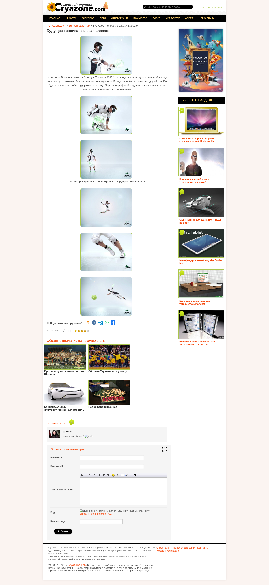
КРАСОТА (71, 18)
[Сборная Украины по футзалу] (109, 368)
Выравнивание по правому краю (108, 475)
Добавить (63, 531)
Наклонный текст (86, 475)
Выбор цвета (117, 475)
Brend (69, 431)
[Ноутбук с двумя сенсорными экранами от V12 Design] (201, 337)
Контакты (202, 547)
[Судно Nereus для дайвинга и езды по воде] (201, 215)
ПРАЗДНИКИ (207, 18)
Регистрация (214, 6)
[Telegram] (100, 323)
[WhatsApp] (106, 323)
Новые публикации (167, 550)
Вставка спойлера (135, 475)
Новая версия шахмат (102, 406)
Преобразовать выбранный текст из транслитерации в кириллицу (131, 475)
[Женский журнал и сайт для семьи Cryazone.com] (78, 11)
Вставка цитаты (127, 475)
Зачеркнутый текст (94, 475)
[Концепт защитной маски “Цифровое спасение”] (201, 175)
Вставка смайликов (113, 475)
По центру (104, 475)
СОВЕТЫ (190, 18)
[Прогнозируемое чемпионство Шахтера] (65, 368)
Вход (202, 6)
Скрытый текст (122, 475)
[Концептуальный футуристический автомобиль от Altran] (65, 403)
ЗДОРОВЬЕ (88, 18)
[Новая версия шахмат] (109, 403)
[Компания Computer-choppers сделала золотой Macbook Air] (201, 134)
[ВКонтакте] (94, 323)
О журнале (162, 547)
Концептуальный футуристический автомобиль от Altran (64, 409)
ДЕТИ (103, 18)
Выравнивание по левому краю (100, 475)
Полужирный (82, 475)
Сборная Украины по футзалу (107, 371)
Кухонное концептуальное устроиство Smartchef (194, 302)
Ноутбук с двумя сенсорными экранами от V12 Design (197, 343)
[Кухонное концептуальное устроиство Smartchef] (201, 296)
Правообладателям (183, 547)
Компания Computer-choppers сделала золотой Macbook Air (196, 140)
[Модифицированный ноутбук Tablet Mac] (201, 256)
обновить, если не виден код (96, 513)
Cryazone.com (77, 565)
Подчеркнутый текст (90, 475)
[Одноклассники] (88, 323)
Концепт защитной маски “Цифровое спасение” (194, 180)
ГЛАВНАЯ (54, 18)
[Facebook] (113, 323)
